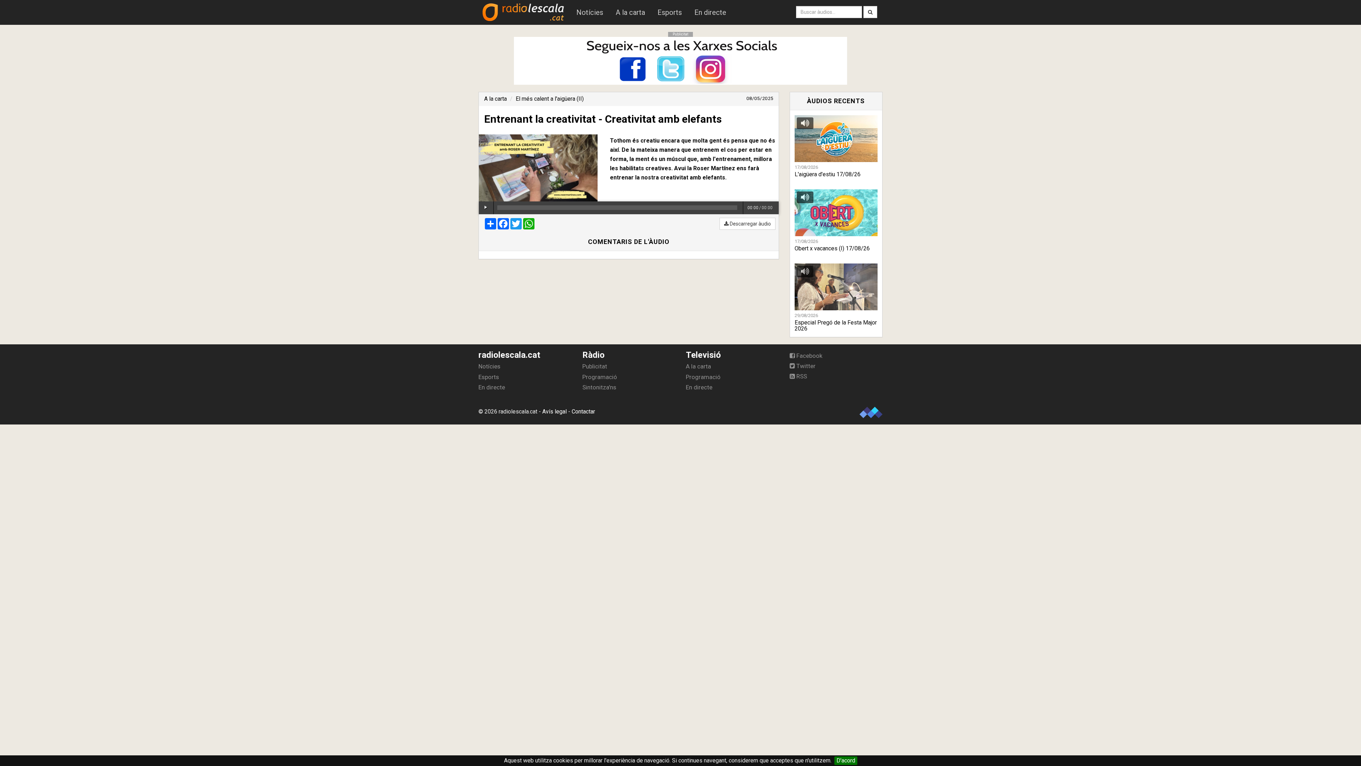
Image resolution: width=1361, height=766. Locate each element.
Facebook (808, 355)
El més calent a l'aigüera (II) (550, 98)
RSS (801, 376)
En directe (710, 12)
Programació (599, 377)
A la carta (630, 12)
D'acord (845, 760)
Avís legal (554, 411)
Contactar (583, 411)
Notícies (589, 12)
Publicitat (594, 366)
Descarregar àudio (750, 224)
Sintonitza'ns (599, 387)
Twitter (805, 366)
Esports (669, 12)
